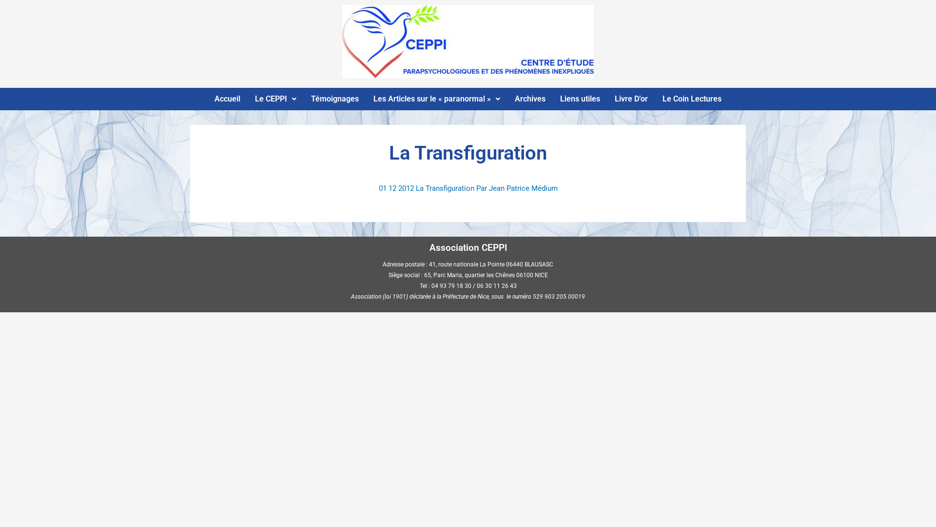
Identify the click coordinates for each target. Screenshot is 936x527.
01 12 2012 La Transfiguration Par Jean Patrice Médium (468, 188)
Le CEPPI (271, 98)
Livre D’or (631, 98)
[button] (276, 99)
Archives (530, 98)
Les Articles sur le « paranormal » (432, 98)
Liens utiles (580, 98)
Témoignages (335, 98)
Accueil (227, 98)
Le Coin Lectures (692, 98)
